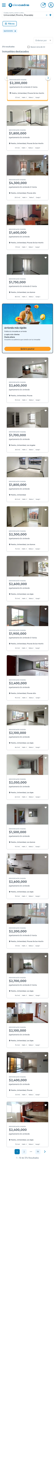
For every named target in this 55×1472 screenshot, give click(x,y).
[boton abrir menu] (3, 5)
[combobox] (43, 40)
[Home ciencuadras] (19, 5)
